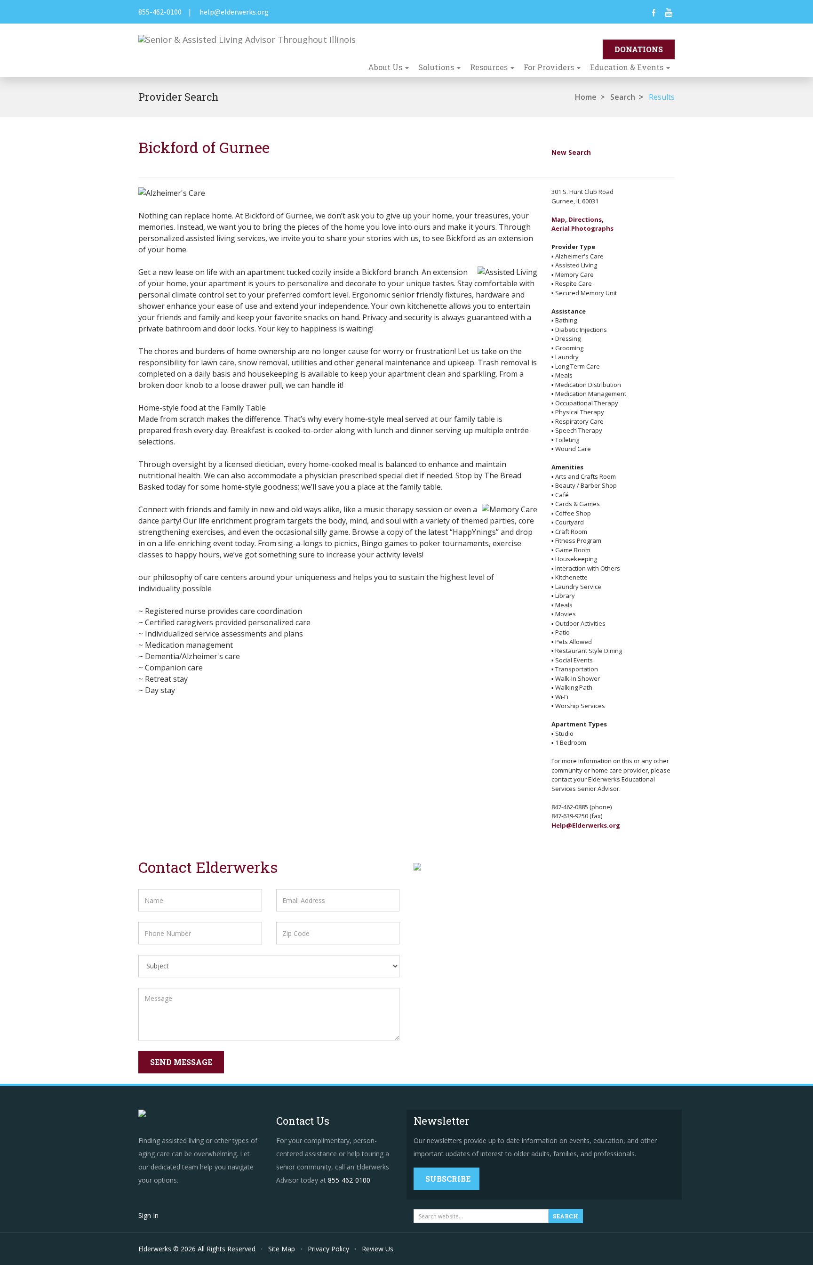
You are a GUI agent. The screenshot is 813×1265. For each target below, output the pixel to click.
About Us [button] (386, 67)
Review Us (377, 1248)
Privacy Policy (328, 1248)
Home (586, 97)
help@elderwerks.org (234, 11)
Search (622, 97)
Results (662, 97)
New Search (571, 152)
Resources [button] (490, 67)
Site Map (281, 1248)
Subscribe (447, 1179)
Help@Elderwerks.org (585, 825)
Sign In (148, 1215)
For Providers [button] (550, 67)
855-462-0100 (160, 11)
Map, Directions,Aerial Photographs (582, 224)
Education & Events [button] (627, 67)
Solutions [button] (437, 67)
